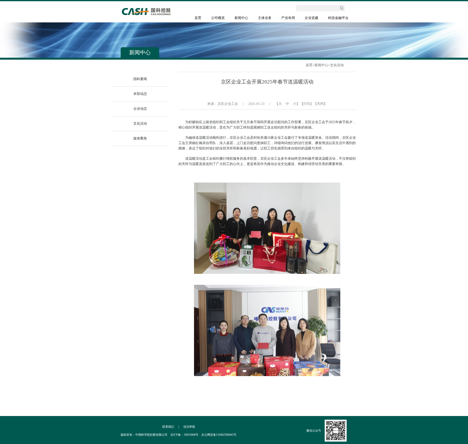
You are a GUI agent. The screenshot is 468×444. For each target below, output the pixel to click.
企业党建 (311, 18)
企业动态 (140, 109)
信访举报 (189, 426)
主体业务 (265, 18)
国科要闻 (140, 79)
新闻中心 (241, 18)
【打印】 (306, 104)
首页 (198, 18)
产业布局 (288, 18)
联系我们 (168, 426)
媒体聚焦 (140, 138)
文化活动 (337, 65)
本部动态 (140, 94)
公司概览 (218, 18)
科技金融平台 (338, 18)
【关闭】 (320, 104)
